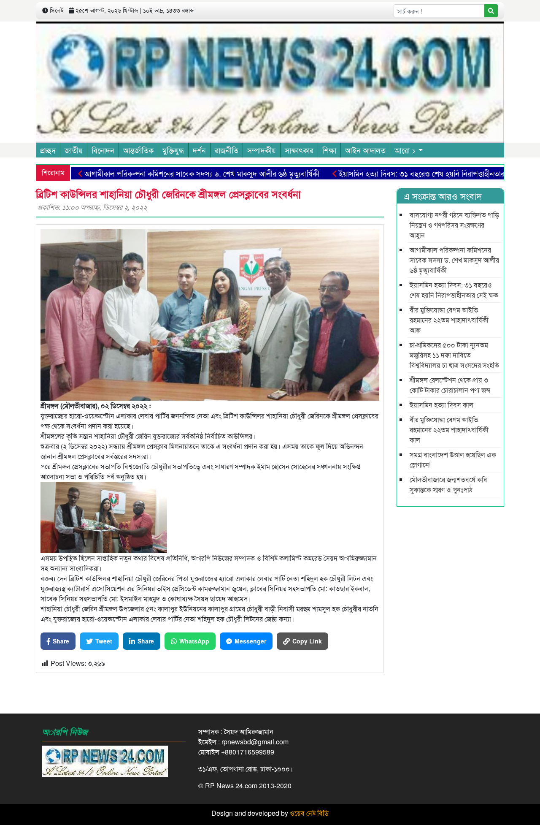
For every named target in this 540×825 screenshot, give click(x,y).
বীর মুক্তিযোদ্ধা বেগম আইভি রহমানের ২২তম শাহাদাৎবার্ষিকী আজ (449, 320)
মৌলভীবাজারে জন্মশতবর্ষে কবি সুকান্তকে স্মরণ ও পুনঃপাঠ (448, 484)
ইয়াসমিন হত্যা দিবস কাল (441, 405)
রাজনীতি (226, 149)
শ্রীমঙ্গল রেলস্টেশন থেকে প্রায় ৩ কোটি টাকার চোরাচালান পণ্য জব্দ (450, 385)
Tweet (103, 641)
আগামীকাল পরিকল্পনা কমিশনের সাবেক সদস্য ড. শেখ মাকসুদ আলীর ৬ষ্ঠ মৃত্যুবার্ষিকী (177, 173)
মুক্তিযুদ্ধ (173, 149)
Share (61, 641)
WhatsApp (194, 641)
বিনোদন (103, 149)
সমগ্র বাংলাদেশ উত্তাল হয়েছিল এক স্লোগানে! (453, 459)
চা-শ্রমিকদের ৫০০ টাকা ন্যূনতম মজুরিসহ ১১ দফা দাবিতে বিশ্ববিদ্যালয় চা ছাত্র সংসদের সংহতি (454, 355)
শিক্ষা (329, 149)
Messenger (250, 641)
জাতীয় (74, 149)
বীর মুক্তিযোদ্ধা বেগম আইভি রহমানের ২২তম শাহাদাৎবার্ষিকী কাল (449, 430)
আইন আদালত (365, 149)
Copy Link (307, 641)
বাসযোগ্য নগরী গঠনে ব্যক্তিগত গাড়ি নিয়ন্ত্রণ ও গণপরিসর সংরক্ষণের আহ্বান (454, 225)
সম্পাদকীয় (261, 149)
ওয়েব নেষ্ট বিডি (309, 813)
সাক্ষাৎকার (299, 149)
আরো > (405, 149)
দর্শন (199, 149)
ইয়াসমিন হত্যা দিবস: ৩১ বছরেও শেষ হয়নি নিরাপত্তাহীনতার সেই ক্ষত (410, 173)
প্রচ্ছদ (48, 149)
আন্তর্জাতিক (138, 149)
